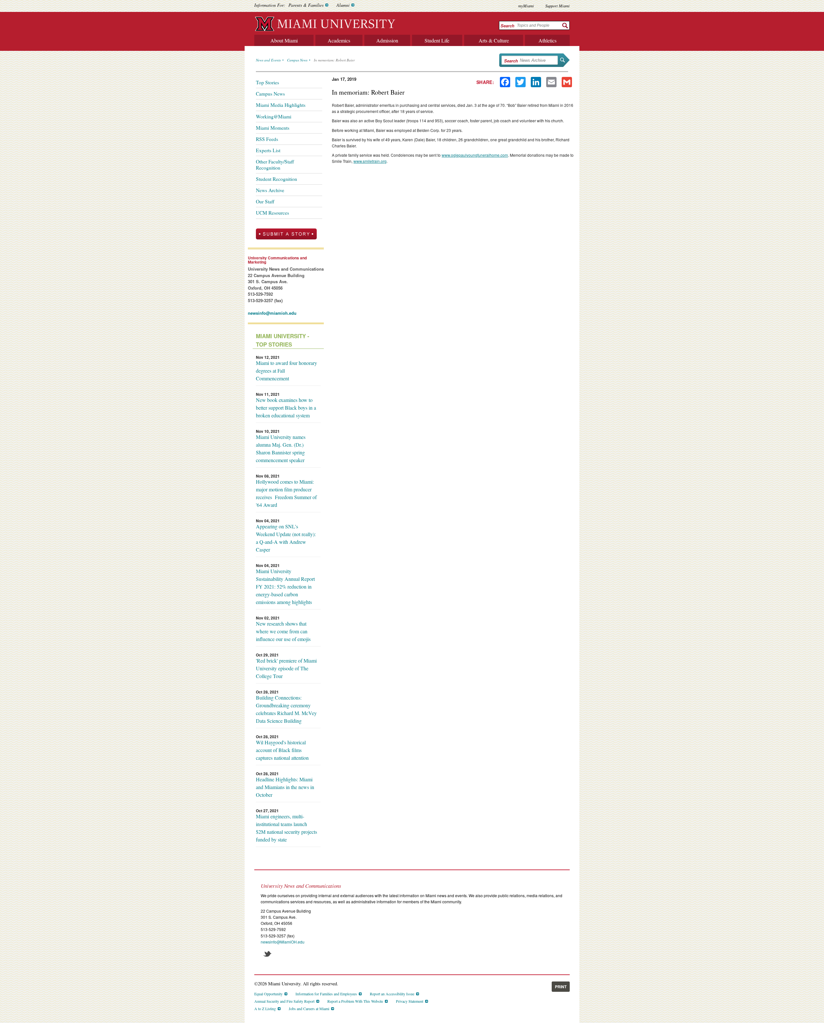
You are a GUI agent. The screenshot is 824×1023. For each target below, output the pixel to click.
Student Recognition (276, 179)
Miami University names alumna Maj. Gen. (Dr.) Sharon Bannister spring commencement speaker (280, 448)
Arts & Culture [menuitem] (494, 40)
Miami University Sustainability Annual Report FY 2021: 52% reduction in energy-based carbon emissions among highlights (285, 586)
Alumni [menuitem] (343, 5)
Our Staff (265, 201)
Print (560, 987)
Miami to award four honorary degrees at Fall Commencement (286, 370)
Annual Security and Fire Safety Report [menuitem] (284, 1001)
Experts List (268, 150)
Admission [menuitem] (387, 40)
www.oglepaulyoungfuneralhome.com (475, 155)
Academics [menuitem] (339, 40)
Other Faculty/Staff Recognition (275, 164)
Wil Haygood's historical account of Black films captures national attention (282, 750)
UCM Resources (272, 212)
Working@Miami (273, 116)
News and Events (268, 60)
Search (507, 25)
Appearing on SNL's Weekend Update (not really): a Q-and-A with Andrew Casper (286, 538)
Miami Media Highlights (280, 105)
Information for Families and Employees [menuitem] (326, 993)
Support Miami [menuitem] (557, 5)
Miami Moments (272, 128)
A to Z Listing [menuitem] (265, 1008)
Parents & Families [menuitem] (305, 5)
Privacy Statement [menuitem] (409, 1001)
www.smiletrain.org (370, 161)
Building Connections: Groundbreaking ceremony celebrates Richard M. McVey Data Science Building (286, 709)
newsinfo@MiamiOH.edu (282, 941)
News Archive (270, 190)
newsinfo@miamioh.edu (272, 313)
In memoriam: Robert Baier (334, 60)
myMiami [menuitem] (526, 5)
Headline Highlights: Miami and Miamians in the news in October (285, 787)
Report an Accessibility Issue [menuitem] (392, 993)
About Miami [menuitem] (284, 40)
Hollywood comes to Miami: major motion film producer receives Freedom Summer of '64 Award (286, 493)
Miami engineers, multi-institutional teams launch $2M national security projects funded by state (286, 828)
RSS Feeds (267, 139)
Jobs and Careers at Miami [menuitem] (309, 1008)
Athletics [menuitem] (547, 40)
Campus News (297, 60)
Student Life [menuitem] (437, 40)
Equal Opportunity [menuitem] (268, 993)
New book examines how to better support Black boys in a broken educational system (286, 407)
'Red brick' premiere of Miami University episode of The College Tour (286, 668)
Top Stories (267, 82)
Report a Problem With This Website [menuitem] (355, 1001)
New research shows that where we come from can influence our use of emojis (283, 631)
